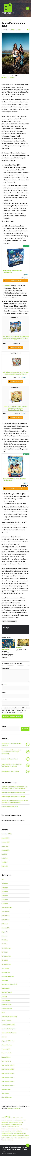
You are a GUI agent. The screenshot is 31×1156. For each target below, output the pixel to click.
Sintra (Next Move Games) (23, 1137)
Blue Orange (5, 968)
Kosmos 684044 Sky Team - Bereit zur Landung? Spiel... (14, 479)
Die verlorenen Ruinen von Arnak (8, 1128)
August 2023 (5, 850)
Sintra (16, 1137)
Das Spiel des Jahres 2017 (9, 984)
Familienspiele (6, 20)
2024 (4, 621)
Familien (4, 996)
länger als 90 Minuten (8, 1041)
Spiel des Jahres (6, 1061)
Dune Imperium (7, 1131)
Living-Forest (20, 1135)
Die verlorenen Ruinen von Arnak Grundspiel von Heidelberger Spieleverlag (11, 751)
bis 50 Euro (5, 960)
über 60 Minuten (7, 1097)
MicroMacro (26, 1135)
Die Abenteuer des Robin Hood (8, 1126)
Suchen (4, 726)
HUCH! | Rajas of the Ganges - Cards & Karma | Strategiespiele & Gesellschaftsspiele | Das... (15, 408)
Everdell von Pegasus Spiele (10, 759)
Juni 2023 (4, 858)
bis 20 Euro (5, 940)
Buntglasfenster (5, 1122)
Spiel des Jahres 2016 (8, 1069)
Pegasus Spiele (6, 1049)
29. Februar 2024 (15, 29)
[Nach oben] (27, 1145)
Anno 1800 (13, 1117)
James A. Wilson (6, 1020)
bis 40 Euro (5, 952)
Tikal (12, 1139)
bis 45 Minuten (6, 956)
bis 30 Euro (5, 944)
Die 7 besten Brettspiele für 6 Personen (13, 792)
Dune (3, 1131)
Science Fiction (6, 1057)
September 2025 (6, 834)
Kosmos (4, 1037)
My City (3, 1137)
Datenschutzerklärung (13, 1108)
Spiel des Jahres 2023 (8, 1085)
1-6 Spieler (5, 887)
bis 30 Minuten (6, 948)
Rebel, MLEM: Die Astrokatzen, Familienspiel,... (12, 271)
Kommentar (6, 668)
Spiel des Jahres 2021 (8, 1077)
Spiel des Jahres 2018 (8, 1073)
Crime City (21, 1122)
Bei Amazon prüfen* (16, 280)
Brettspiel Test (6, 972)
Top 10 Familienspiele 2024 (10, 806)
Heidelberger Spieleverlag (9, 1016)
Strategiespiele (6, 1089)
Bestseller (4, 936)
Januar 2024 (5, 846)
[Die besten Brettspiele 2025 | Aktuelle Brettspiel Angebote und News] (15, 8)
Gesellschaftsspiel (7, 1008)
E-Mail (4, 692)
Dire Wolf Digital (7, 992)
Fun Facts (11, 1133)
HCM (3, 1012)
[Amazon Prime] (25, 275)
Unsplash (12, 77)
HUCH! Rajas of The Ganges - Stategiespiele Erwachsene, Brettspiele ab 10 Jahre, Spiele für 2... (16, 338)
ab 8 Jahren (5, 923)
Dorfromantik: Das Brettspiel (22, 1128)
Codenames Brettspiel (13, 1122)
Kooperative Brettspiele (9, 1033)
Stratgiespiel (5, 1093)
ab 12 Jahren (5, 915)
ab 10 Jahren (5, 911)
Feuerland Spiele (6, 1004)
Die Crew (7, 285)
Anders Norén (12, 1153)
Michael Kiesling (6, 1045)
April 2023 (5, 866)
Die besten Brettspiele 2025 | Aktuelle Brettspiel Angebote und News (14, 1149)
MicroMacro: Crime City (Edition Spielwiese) (11, 744)
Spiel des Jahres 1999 (8, 1065)
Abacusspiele (5, 928)
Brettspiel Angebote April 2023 (8, 1120)
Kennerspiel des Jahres (8, 1024)
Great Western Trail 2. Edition (10, 771)
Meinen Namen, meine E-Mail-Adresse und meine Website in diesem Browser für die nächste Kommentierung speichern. (15, 710)
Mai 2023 (4, 862)
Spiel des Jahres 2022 (8, 1081)
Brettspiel (6, 628)
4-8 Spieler (5, 903)
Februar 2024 (6, 842)
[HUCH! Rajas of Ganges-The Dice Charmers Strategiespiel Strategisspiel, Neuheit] (15, 369)
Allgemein (4, 932)
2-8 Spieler (5, 899)
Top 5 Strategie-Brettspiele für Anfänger (13, 796)
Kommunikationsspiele (8, 1029)
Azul (17, 1117)
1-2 (3, 879)
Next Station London (10, 1137)
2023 (3, 1117)
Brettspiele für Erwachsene (20, 1120)
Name (4, 684)
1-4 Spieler (5, 883)
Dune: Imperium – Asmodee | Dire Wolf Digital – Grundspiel (12, 765)
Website (4, 700)
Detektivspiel (5, 988)
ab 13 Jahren (5, 919)
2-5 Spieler (5, 895)
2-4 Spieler (5, 891)
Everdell (13, 1131)
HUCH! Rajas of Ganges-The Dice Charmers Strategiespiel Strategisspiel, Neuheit (15, 373)
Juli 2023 (4, 854)
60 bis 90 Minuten (7, 907)
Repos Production (7, 1053)
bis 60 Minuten (6, 964)
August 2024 (5, 838)
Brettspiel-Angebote (8, 976)
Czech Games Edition (6, 1124)
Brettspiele (5, 980)
